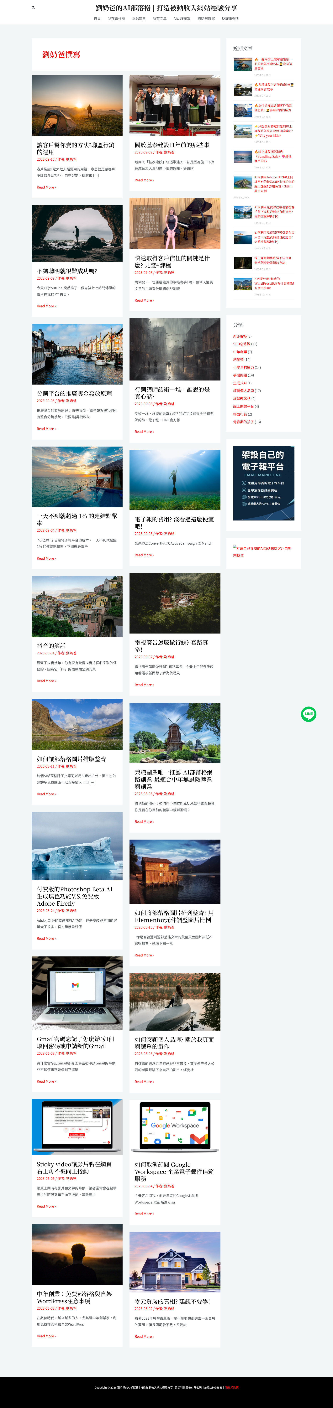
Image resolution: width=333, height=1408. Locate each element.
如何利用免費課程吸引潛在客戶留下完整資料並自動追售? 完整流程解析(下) (274, 212)
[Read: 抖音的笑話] (77, 605)
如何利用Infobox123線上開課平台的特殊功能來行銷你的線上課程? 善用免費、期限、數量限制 (274, 184)
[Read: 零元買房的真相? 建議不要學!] (175, 1261)
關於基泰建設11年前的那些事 (172, 144)
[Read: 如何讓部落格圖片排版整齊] (77, 723)
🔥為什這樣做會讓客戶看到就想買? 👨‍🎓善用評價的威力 (273, 107)
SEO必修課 (241, 343)
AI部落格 (240, 336)
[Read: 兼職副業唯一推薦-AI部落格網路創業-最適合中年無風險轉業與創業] (175, 732)
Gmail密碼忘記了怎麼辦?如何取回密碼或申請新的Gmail (75, 1042)
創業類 (238, 359)
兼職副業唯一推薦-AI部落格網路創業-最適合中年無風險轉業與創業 (174, 779)
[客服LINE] (308, 713)
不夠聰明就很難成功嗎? (67, 271)
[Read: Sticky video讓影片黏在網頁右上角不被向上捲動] (77, 1126)
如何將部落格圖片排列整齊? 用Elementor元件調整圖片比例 (174, 916)
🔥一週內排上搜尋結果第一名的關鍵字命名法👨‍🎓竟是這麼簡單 (273, 64)
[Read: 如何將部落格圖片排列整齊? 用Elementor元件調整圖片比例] (175, 871)
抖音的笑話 (51, 645)
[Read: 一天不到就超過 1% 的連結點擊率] (77, 476)
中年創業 (240, 351)
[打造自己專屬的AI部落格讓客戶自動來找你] (263, 482)
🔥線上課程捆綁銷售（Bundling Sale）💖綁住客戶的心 (273, 156)
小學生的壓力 (243, 367)
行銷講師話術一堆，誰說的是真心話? (172, 393)
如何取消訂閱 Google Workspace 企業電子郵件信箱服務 (174, 1171)
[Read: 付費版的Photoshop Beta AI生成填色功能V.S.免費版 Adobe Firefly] (77, 845)
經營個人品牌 (243, 390)
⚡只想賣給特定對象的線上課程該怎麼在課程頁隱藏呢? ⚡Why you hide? (273, 131)
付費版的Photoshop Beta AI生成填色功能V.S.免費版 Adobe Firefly (75, 896)
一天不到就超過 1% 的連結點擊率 (77, 519)
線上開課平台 (243, 406)
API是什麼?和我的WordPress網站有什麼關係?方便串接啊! (274, 283)
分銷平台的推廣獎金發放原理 (74, 393)
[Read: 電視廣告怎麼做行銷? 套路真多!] (175, 602)
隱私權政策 (232, 1387)
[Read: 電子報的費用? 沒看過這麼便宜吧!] (175, 479)
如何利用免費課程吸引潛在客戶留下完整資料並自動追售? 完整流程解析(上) (274, 237)
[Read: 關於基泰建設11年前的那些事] (175, 105)
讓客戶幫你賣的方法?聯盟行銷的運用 (75, 148)
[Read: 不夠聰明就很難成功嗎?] (77, 233)
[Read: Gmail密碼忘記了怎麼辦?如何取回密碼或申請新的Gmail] (77, 992)
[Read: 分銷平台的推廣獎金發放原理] (77, 353)
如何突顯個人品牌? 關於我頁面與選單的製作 (174, 1043)
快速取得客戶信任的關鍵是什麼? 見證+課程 (172, 261)
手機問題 (240, 374)
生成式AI (240, 382)
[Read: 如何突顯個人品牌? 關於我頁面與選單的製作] (175, 1001)
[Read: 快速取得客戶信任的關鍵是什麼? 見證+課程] (175, 222)
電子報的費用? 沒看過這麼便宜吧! (174, 522)
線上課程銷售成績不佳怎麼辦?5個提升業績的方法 (272, 260)
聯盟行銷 (240, 414)
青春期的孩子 (243, 421)
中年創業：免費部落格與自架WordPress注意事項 (74, 1297)
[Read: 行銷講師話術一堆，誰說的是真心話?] (175, 348)
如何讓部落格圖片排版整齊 (71, 758)
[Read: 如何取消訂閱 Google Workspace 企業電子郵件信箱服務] (175, 1127)
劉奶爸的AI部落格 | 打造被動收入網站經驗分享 (166, 7)
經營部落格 (242, 398)
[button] (33, 7)
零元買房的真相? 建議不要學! (172, 1301)
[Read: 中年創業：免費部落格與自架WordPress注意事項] (77, 1253)
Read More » (46, 186)
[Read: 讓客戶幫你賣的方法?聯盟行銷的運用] (77, 105)
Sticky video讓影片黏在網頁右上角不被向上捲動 (74, 1167)
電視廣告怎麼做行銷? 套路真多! (171, 646)
